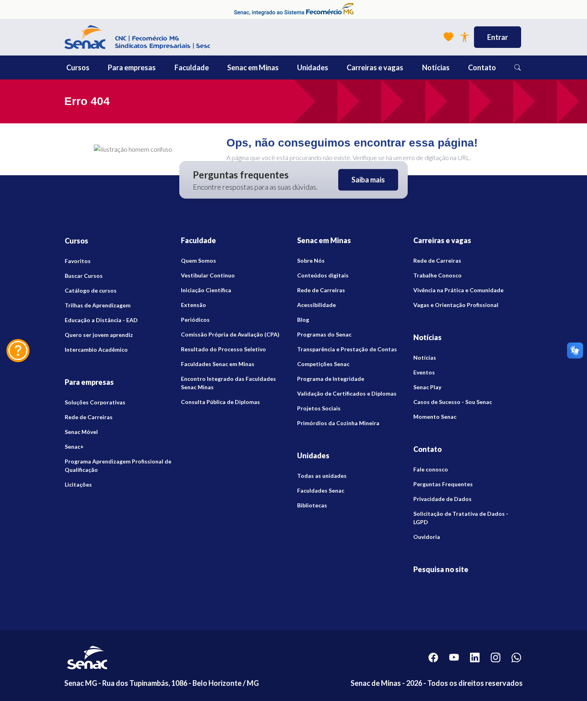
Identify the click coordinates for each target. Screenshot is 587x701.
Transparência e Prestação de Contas (347, 349)
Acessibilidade (316, 304)
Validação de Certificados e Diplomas (347, 393)
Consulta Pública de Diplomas (220, 401)
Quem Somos (198, 260)
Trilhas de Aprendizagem (98, 305)
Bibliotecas (312, 505)
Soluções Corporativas (95, 402)
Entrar (497, 37)
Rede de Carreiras (89, 417)
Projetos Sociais (319, 408)
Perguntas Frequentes (443, 484)
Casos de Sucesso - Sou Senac (452, 401)
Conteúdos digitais (323, 275)
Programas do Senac (324, 334)
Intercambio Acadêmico (96, 349)
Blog (303, 319)
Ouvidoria (426, 536)
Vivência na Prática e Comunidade (458, 290)
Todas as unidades (322, 475)
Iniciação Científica (206, 290)
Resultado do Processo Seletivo (223, 349)
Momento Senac (434, 416)
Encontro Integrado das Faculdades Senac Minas (228, 382)
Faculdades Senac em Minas (217, 363)
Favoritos (78, 260)
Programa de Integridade (330, 378)
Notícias (424, 357)
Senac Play (427, 387)
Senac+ (74, 446)
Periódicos (195, 319)
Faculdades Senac (320, 490)
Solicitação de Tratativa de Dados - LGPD (460, 517)
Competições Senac (323, 363)
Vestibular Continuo (208, 275)
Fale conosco (430, 469)
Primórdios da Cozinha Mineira (338, 423)
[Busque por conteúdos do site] (517, 67)
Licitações (78, 484)
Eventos (424, 372)
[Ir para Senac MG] (137, 37)
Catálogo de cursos (91, 290)
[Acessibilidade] (464, 37)
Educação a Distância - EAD (101, 320)
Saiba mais (368, 180)
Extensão (193, 304)
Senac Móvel (81, 431)
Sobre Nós (311, 260)
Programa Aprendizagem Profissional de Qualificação (118, 465)
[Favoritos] (448, 37)
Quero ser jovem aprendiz (99, 334)
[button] (96, 67)
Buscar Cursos (84, 275)
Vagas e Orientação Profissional (455, 304)
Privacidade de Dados (442, 498)
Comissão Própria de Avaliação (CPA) (230, 334)
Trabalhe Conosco (437, 275)
